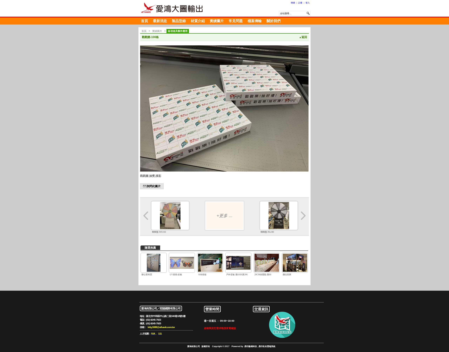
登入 (308, 3)
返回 (303, 37)
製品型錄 (179, 21)
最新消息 (160, 21)
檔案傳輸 (255, 21)
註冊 (300, 3)
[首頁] (174, 8)
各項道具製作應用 (177, 31)
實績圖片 (217, 21)
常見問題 (236, 21)
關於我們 (274, 21)
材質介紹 (198, 21)
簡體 (293, 3)
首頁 (144, 21)
